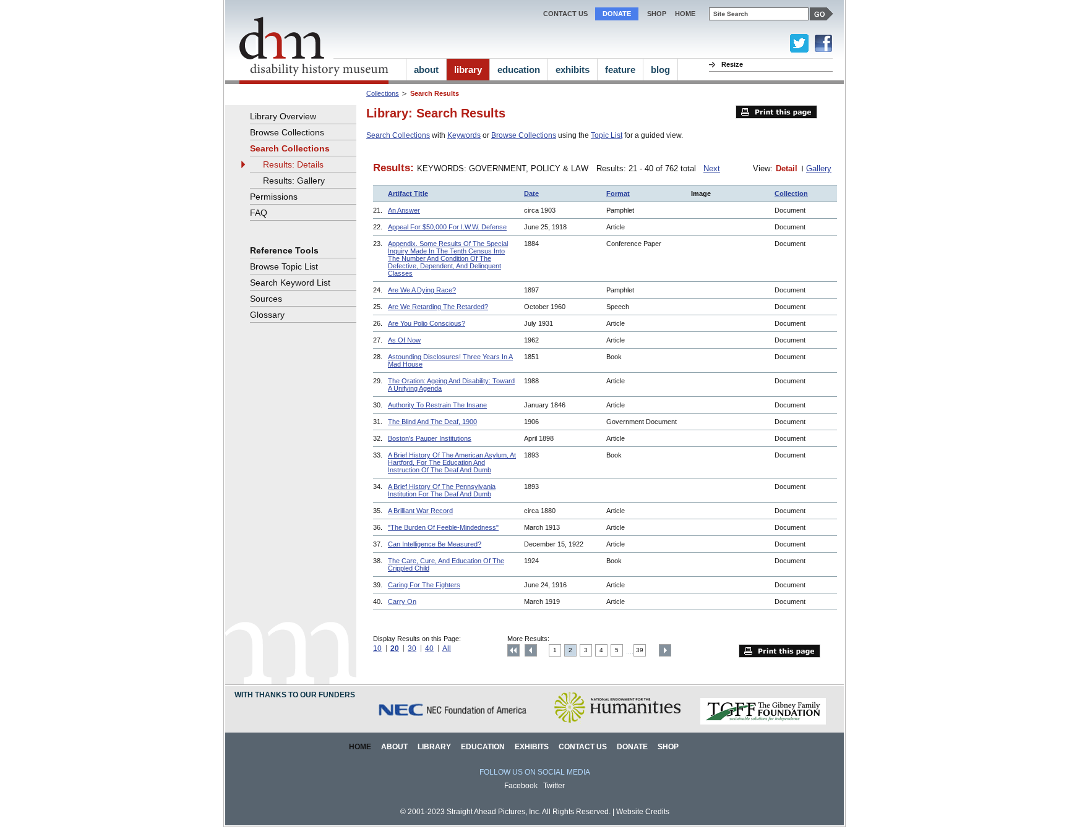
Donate (617, 13)
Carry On (402, 601)
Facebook (521, 785)
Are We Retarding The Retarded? (438, 306)
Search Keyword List (290, 282)
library (468, 69)
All (446, 648)
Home (360, 746)
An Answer (404, 210)
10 (377, 648)
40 (429, 648)
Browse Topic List (284, 266)
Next (711, 168)
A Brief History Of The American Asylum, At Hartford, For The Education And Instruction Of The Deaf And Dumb (452, 462)
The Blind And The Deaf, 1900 (432, 421)
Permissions (274, 197)
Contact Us (565, 13)
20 (394, 648)
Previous (531, 650)
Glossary (267, 315)
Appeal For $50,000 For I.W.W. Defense (447, 227)
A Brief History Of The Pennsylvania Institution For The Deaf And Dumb (442, 490)
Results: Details (293, 164)
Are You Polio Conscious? (426, 323)
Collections (382, 93)
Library (434, 746)
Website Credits (642, 811)
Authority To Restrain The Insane (437, 405)
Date (531, 193)
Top (513, 650)
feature (620, 69)
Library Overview (283, 116)
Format (618, 193)
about (426, 69)
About (394, 746)
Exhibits (532, 746)
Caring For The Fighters (424, 585)
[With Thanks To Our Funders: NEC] (453, 722)
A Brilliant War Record (420, 510)
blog (660, 69)
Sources (266, 299)
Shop (656, 13)
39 (639, 650)
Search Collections (398, 135)
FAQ (258, 213)
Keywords (464, 135)
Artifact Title (408, 193)
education (518, 69)
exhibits (573, 69)
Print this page (776, 112)
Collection (791, 193)
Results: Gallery (294, 180)
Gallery (818, 168)
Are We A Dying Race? (422, 290)
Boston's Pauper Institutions (429, 438)
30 (412, 648)
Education (483, 746)
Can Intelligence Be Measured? (434, 544)
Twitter (554, 785)
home (685, 13)
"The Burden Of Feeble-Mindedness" (443, 527)
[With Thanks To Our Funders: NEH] (617, 722)
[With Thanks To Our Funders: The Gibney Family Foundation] (763, 722)
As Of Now (404, 340)
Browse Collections (523, 135)
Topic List (606, 135)
